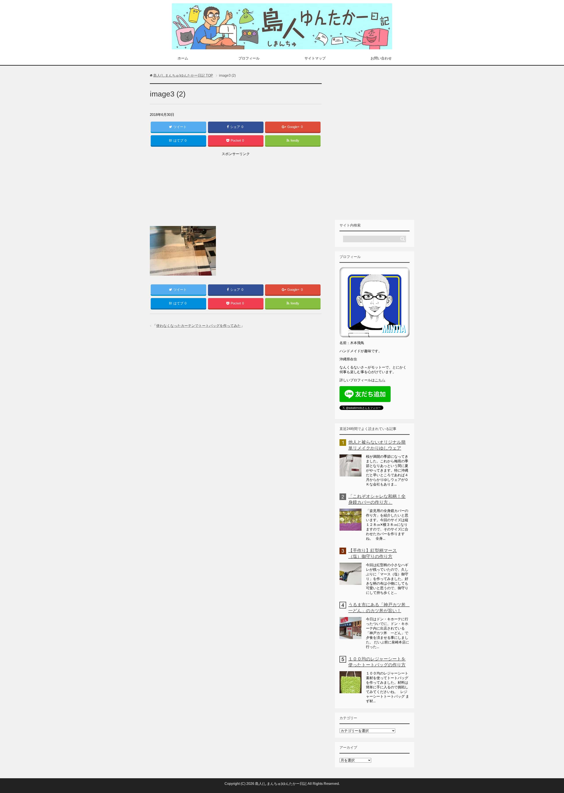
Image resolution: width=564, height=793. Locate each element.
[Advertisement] (236, 188)
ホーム (183, 58)
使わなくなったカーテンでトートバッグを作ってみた (198, 326)
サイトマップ (315, 58)
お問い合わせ (381, 58)
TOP (183, 75)
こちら (380, 380)
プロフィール (249, 58)
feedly (295, 140)
